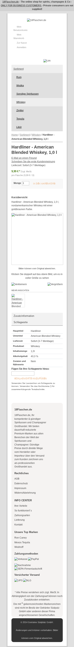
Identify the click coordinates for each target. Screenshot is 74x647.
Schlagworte (21, 322)
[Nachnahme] (22, 565)
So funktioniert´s (23, 510)
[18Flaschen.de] (36, 20)
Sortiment (18, 69)
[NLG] (27, 580)
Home (14, 134)
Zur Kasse (22, 43)
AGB (16, 478)
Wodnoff (18, 547)
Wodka (20, 85)
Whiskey (20, 102)
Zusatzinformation (24, 315)
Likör (19, 127)
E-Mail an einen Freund (24, 158)
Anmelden (21, 47)
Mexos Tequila (22, 542)
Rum (19, 77)
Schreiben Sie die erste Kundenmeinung (33, 161)
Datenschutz (21, 483)
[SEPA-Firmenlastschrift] (28, 568)
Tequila (20, 118)
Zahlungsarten (22, 515)
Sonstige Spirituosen (27, 93)
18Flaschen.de (10, 1)
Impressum (20, 488)
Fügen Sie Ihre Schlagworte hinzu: (30, 368)
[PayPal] (33, 559)
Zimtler (20, 110)
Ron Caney (20, 537)
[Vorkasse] (20, 559)
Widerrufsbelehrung (25, 492)
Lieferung (19, 520)
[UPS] (18, 580)
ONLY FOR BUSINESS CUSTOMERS (21, 5)
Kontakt (18, 524)
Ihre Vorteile (20, 505)
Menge (17, 183)
